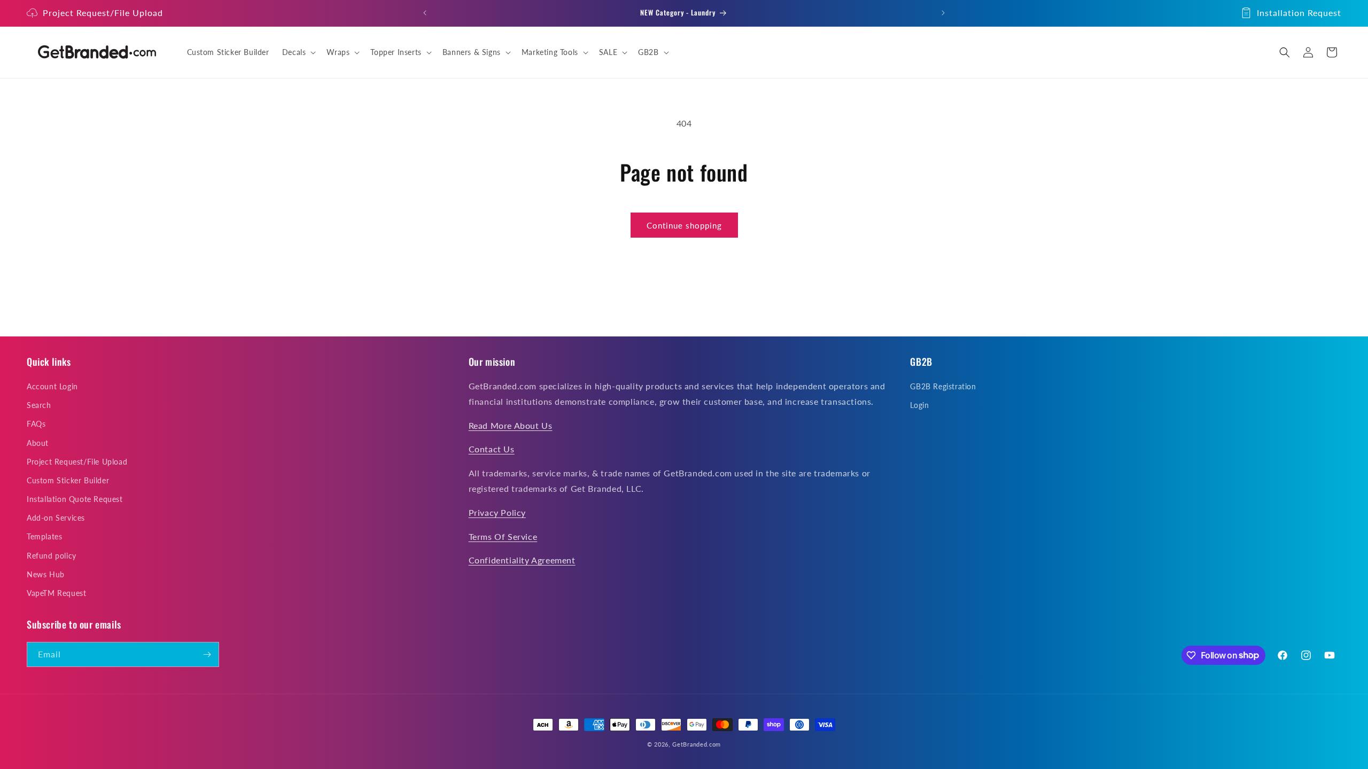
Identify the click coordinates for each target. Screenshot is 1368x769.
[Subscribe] (207, 654)
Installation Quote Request (75, 499)
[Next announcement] (943, 13)
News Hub (46, 574)
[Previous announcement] (425, 13)
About (38, 443)
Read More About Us (511, 425)
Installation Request (1299, 12)
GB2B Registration (943, 386)
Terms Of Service (503, 536)
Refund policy (51, 555)
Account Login (52, 386)
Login (919, 405)
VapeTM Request (56, 593)
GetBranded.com (696, 744)
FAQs (36, 423)
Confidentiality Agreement (522, 560)
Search (39, 405)
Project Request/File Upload (103, 12)
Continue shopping (684, 225)
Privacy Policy (497, 512)
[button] (298, 52)
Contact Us (492, 449)
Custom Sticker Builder (68, 480)
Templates (44, 536)
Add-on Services (56, 517)
